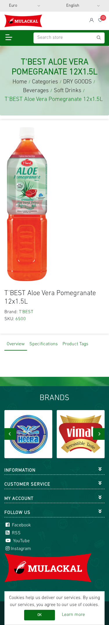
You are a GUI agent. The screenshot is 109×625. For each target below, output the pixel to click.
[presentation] (10, 434)
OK (39, 615)
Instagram (21, 549)
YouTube (21, 541)
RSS (16, 533)
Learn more (73, 614)
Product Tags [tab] (75, 344)
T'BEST (26, 312)
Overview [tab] (16, 344)
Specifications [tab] (43, 344)
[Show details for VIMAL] (80, 434)
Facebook (21, 525)
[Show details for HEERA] (28, 434)
